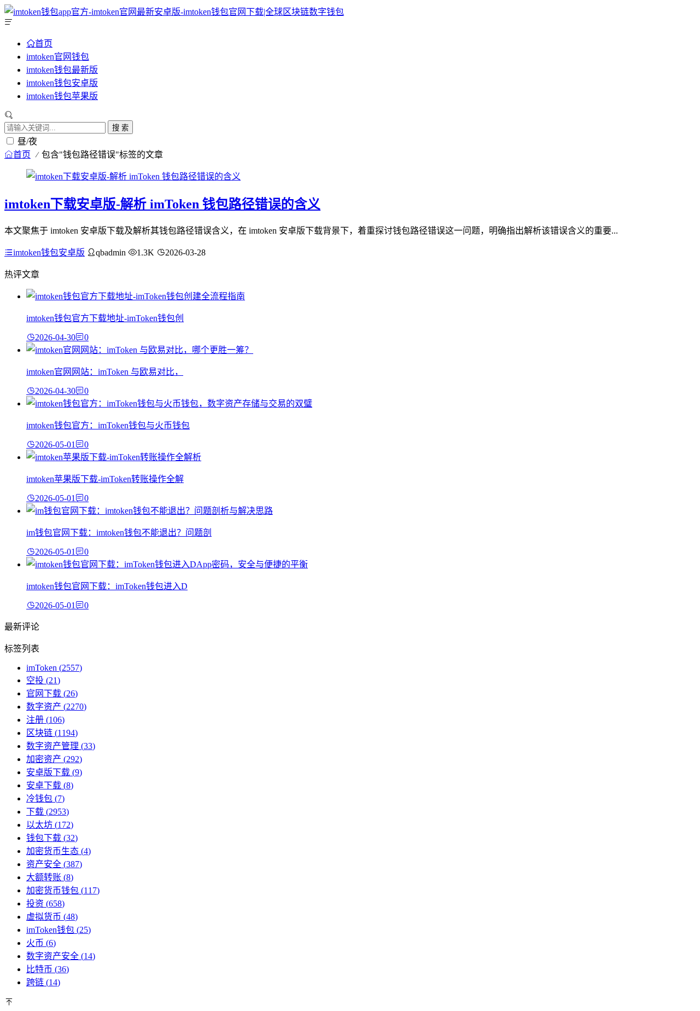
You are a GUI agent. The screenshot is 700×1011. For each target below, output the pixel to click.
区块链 (52, 732)
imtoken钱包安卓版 (62, 83)
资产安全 (54, 864)
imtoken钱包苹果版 (62, 96)
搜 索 (120, 128)
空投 (43, 680)
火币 (41, 943)
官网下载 (52, 693)
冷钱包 (45, 798)
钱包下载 (52, 837)
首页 (43, 43)
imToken (54, 667)
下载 (47, 811)
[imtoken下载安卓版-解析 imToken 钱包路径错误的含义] (133, 176)
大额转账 (49, 877)
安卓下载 (49, 785)
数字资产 (56, 706)
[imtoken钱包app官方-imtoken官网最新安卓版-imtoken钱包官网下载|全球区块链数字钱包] (174, 11)
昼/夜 (27, 141)
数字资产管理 (60, 746)
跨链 (43, 982)
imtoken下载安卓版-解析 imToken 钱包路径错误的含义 (162, 204)
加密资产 (54, 759)
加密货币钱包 (63, 890)
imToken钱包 (58, 929)
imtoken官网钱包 (57, 56)
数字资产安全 (60, 956)
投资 (45, 903)
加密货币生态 (58, 851)
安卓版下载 (54, 772)
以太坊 (49, 824)
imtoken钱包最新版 (62, 69)
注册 (45, 719)
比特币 (47, 969)
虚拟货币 (52, 916)
